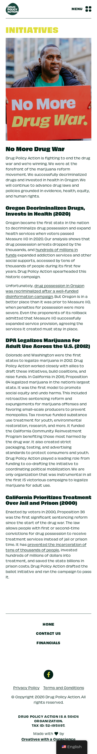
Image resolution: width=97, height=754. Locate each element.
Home (48, 624)
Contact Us (48, 633)
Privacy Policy (26, 687)
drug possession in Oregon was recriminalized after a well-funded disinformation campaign (45, 291)
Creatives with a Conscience (48, 739)
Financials (48, 642)
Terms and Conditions (63, 687)
